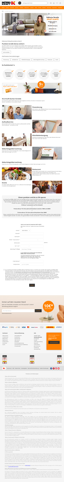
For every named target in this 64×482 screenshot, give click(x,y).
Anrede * (18, 230)
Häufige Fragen (37, 335)
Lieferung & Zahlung (38, 341)
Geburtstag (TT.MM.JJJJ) (15, 249)
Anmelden (38, 310)
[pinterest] (54, 368)
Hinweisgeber (24, 368)
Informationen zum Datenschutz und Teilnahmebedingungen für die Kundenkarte (32, 272)
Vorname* (18, 233)
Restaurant (50, 59)
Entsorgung (36, 338)
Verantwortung (37, 349)
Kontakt (35, 340)
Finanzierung (6, 59)
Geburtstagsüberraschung (38, 59)
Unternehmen (37, 344)
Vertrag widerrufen (38, 337)
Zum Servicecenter (54, 342)
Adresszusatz (17, 242)
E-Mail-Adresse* (17, 261)
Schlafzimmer (5, 337)
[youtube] (59, 368)
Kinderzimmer (5, 341)
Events (57, 59)
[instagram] (56, 368)
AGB (13, 368)
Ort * (19, 246)
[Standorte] (50, 3)
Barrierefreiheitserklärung (33, 368)
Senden (32, 285)
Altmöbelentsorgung (26, 59)
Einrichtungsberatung (19, 343)
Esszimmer (4, 343)
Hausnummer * (16, 239)
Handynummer (16, 264)
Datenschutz (17, 368)
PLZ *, (16, 246)
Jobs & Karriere (37, 346)
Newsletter (17, 341)
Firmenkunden (18, 346)
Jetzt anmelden (6, 52)
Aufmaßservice (15, 59)
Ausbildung (36, 347)
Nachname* (18, 236)
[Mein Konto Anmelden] (53, 3)
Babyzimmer (5, 338)
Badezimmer (5, 340)
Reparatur (36, 343)
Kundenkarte (17, 337)
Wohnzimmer (5, 335)
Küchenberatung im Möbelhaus (21, 344)
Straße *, (11, 239)
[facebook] (51, 368)
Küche (3, 344)
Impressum (9, 368)
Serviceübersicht (18, 335)
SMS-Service (17, 340)
